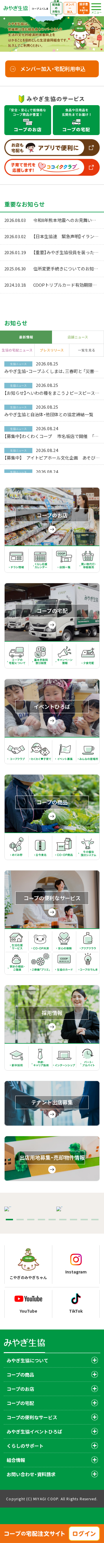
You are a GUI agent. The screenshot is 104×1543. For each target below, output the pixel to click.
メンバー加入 (70, 8)
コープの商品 (20, 1374)
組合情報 (16, 1459)
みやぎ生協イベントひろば (34, 1431)
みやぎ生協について (27, 1360)
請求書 (83, 8)
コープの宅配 (20, 1403)
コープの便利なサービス (32, 1417)
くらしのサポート (25, 1445)
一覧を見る (86, 350)
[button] (9, 1219)
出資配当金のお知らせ (56, 8)
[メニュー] (96, 7)
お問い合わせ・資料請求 (31, 1474)
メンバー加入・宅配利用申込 (53, 68)
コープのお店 (20, 1388)
